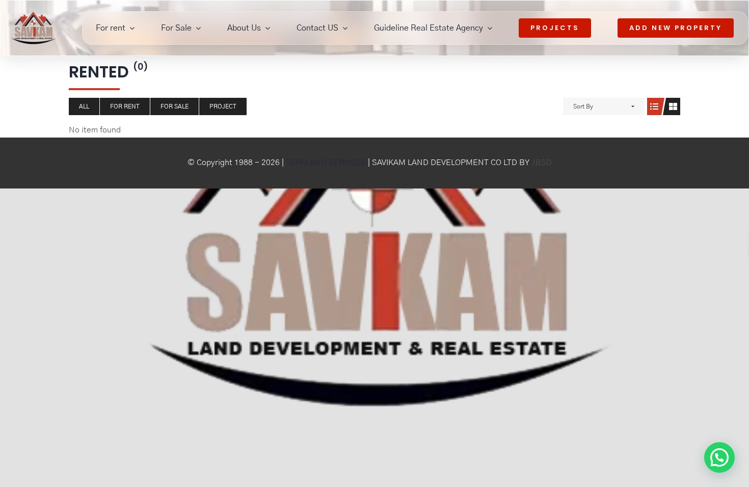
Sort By (583, 106)
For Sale (174, 106)
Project (222, 106)
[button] (718, 363)
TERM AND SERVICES (326, 162)
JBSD (541, 162)
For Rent (125, 106)
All (84, 106)
